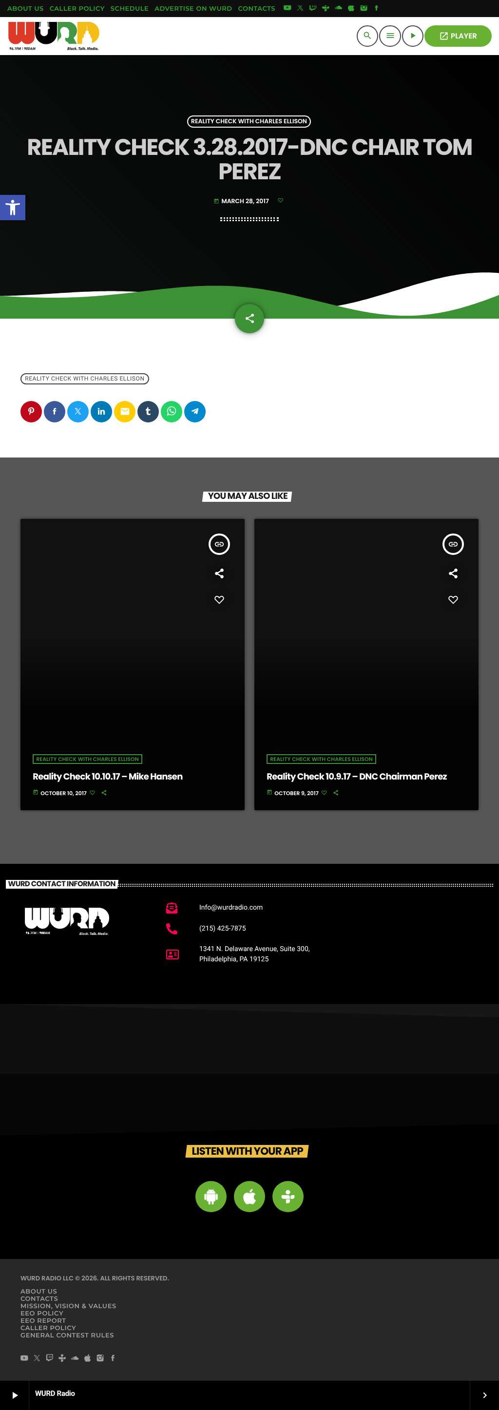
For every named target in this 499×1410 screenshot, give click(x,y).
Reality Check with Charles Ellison (249, 121)
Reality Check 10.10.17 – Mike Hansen (107, 777)
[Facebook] (377, 8)
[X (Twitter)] (300, 8)
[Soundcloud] (339, 8)
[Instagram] (364, 8)
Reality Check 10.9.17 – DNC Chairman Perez (356, 777)
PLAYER (458, 36)
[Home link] (54, 36)
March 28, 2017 (241, 201)
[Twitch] (313, 8)
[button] (12, 207)
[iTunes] (351, 8)
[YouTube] (287, 8)
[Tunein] (325, 8)
